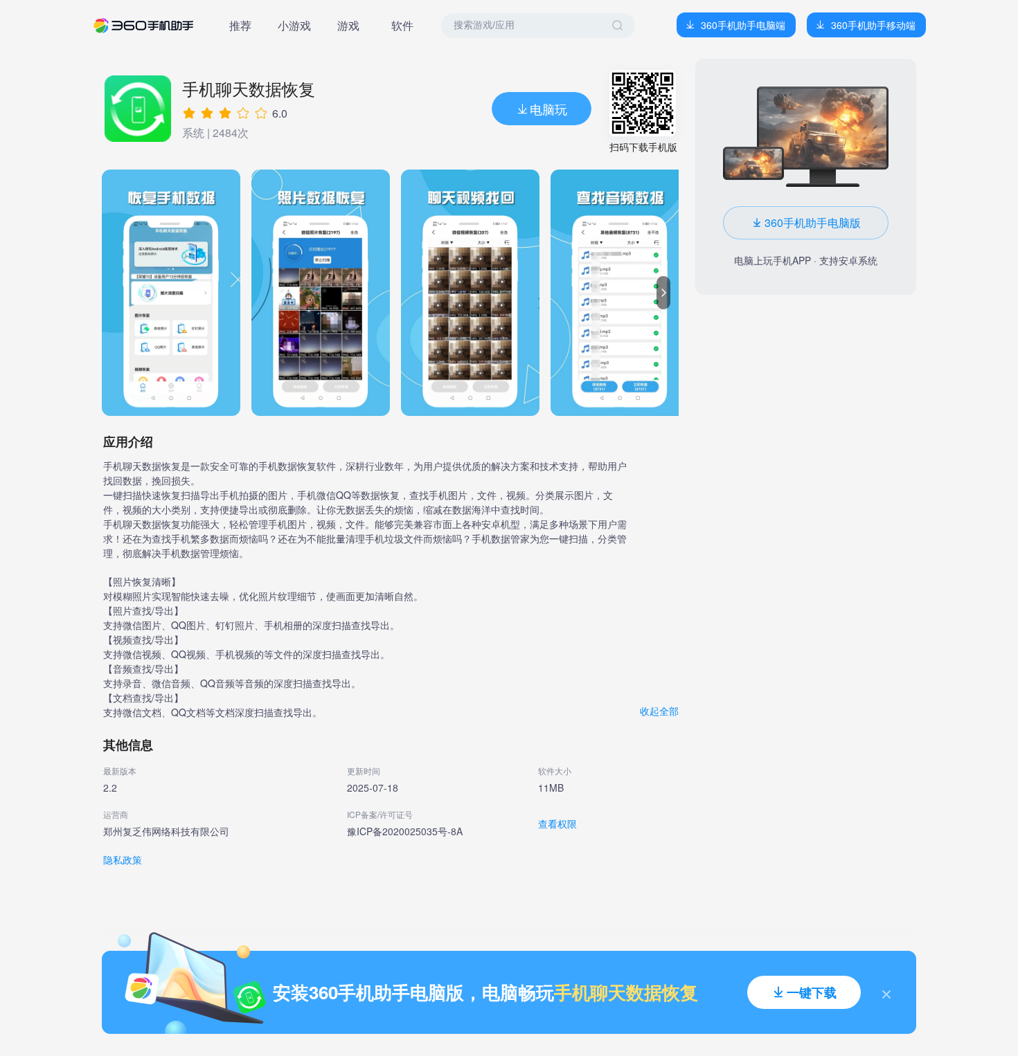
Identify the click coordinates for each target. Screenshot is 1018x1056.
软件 (402, 25)
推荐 (240, 25)
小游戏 (294, 25)
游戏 (348, 25)
